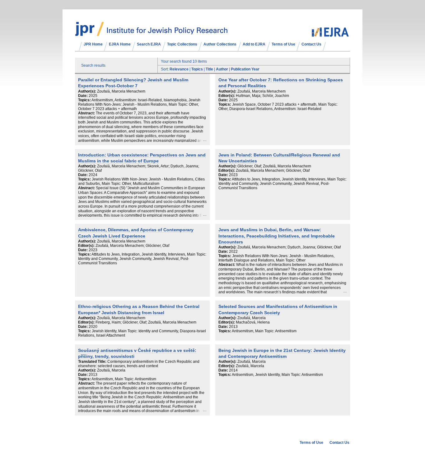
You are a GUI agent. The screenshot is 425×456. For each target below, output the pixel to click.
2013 (233, 326)
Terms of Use (283, 44)
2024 (93, 175)
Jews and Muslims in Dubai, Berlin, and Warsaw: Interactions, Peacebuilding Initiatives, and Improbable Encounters (276, 236)
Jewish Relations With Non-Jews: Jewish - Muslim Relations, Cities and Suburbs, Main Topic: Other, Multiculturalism (141, 181)
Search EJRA (149, 44)
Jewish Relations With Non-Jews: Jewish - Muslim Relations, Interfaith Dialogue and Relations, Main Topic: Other (276, 258)
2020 (93, 326)
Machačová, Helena (253, 322)
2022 (233, 251)
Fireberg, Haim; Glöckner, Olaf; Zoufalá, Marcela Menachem (146, 322)
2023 (233, 175)
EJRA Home (120, 44)
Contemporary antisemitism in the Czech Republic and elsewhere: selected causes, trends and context (138, 363)
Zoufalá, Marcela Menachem (121, 91)
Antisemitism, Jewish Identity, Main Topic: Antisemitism (277, 374)
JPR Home (93, 44)
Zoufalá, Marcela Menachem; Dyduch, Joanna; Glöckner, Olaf (289, 247)
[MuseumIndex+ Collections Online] (151, 33)
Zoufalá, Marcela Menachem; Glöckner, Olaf (273, 170)
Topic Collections (182, 44)
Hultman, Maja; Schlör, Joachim (262, 96)
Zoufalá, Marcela (251, 318)
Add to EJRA (254, 44)
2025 (93, 96)
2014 (233, 370)
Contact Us (311, 44)
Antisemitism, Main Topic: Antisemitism (264, 331)
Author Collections (219, 44)
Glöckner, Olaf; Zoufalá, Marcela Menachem (274, 166)
